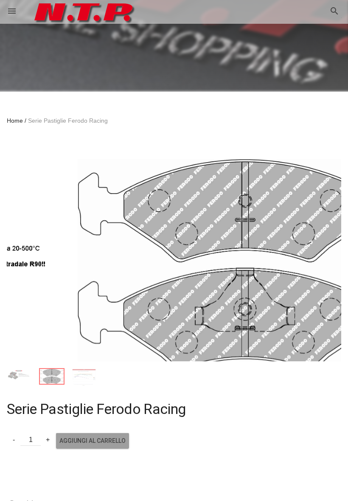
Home (15, 120)
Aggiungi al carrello (92, 451)
